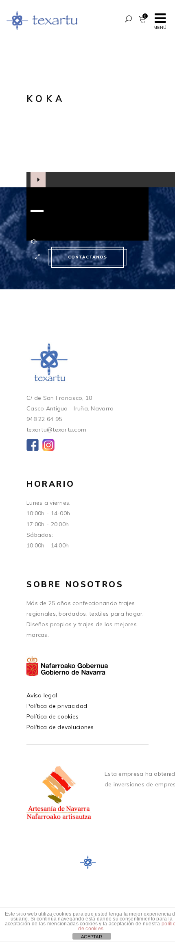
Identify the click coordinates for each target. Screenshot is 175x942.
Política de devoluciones (60, 727)
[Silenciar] (34, 241)
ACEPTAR (91, 936)
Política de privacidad (56, 706)
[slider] (37, 211)
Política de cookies (52, 716)
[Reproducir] (38, 179)
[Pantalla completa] (37, 257)
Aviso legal (41, 695)
